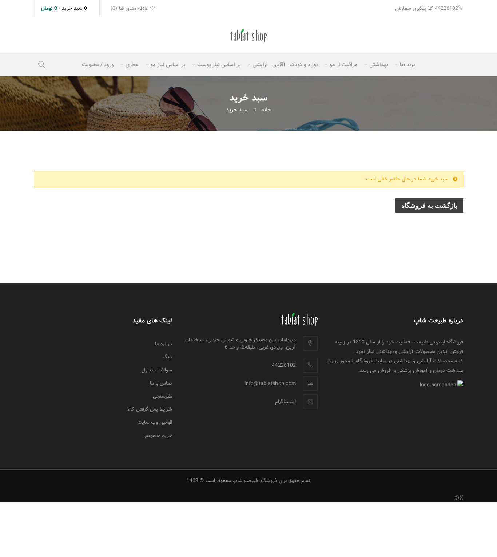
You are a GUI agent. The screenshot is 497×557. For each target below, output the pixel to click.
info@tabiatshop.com (270, 383)
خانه (266, 110)
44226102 (446, 8)
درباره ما (163, 344)
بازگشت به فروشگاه (429, 205)
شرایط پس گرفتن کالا (149, 409)
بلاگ (167, 357)
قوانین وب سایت (155, 422)
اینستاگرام (285, 402)
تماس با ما (161, 383)
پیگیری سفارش (410, 8)
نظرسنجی (162, 396)
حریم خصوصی (157, 435)
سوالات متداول (157, 370)
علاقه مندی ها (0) (130, 8)
